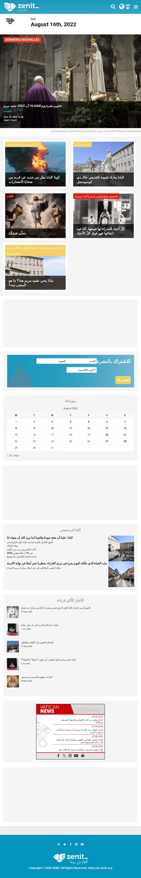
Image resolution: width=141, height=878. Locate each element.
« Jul (9, 455)
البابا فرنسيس (31, 144)
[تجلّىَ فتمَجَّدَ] (35, 215)
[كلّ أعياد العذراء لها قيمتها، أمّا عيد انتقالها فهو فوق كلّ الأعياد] (103, 215)
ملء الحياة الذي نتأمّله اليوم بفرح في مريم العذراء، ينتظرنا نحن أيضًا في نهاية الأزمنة (57, 563)
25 (70, 441)
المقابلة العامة (14, 144)
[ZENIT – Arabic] (39, 7)
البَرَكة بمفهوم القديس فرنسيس (36, 677)
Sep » (17, 455)
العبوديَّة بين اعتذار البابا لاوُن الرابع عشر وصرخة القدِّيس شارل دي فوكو (55, 607)
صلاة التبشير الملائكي (33, 247)
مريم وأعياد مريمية (85, 196)
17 (52, 434)
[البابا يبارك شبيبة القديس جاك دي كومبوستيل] (103, 164)
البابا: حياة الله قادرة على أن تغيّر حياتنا (39, 625)
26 (88, 441)
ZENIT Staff (10, 120)
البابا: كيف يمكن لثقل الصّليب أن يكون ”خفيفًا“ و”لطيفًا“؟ (48, 659)
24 (52, 441)
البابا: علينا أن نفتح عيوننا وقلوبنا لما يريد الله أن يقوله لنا (40, 537)
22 (16, 441)
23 (34, 441)
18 (70, 434)
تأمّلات (10, 196)
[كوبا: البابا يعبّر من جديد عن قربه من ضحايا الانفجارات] (35, 164)
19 (88, 434)
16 (34, 434)
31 (52, 447)
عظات (17, 247)
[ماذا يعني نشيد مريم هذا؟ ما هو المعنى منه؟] (35, 267)
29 (16, 447)
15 (16, 434)
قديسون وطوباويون (107, 196)
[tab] (53, 709)
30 (34, 447)
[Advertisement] (70, 323)
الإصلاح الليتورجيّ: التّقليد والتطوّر (37, 642)
